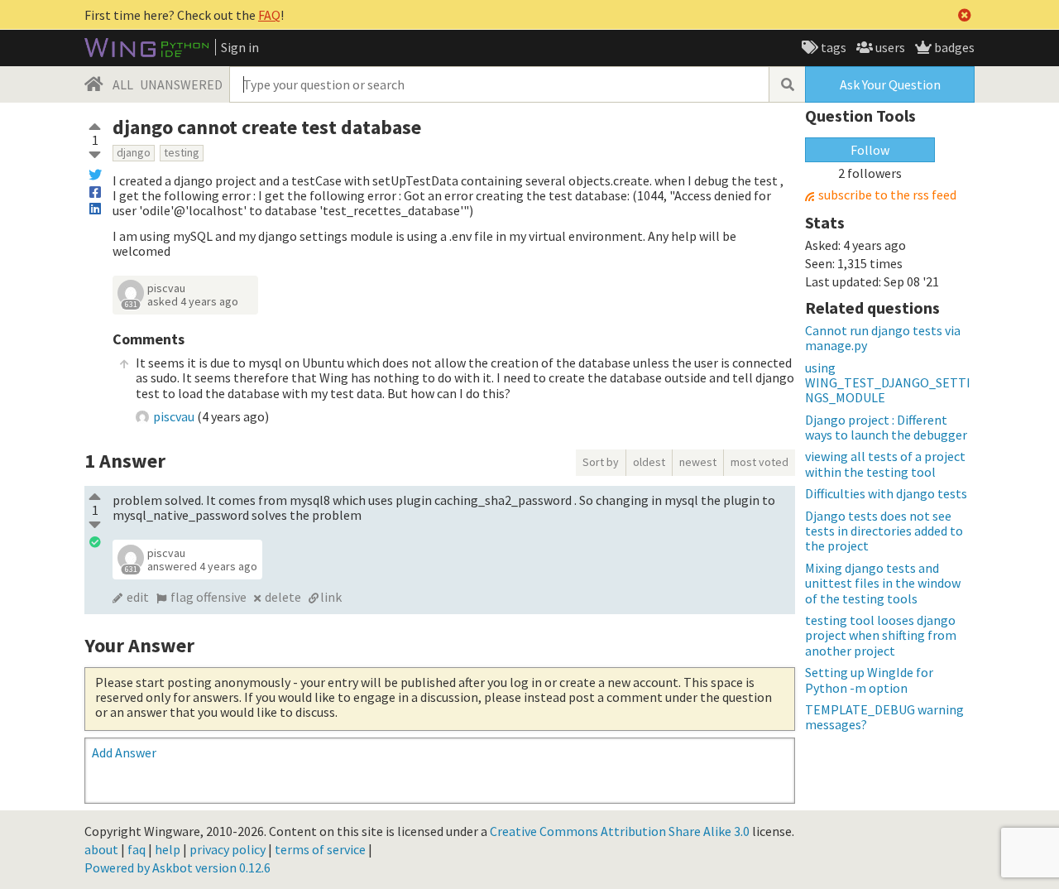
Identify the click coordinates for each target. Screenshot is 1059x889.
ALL (123, 84)
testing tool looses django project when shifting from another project (880, 635)
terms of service (320, 849)
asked (192, 301)
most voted (759, 461)
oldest (649, 461)
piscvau (166, 288)
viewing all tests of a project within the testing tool (885, 463)
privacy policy (227, 849)
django (134, 152)
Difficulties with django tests (886, 493)
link (331, 596)
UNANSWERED (181, 84)
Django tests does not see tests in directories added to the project (884, 531)
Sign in (240, 47)
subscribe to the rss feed (887, 195)
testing (181, 152)
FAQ (269, 15)
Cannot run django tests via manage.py (883, 337)
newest (697, 461)
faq (136, 849)
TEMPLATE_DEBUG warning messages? (884, 717)
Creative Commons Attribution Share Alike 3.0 (620, 831)
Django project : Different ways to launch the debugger (886, 427)
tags (832, 47)
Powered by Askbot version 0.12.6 (177, 867)
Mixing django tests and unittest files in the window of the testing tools (883, 583)
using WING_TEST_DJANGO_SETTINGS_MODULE (887, 382)
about (101, 849)
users (889, 47)
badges (953, 47)
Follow (870, 150)
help (167, 849)
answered (202, 566)
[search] (787, 84)
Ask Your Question (890, 84)
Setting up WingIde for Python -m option (869, 679)
